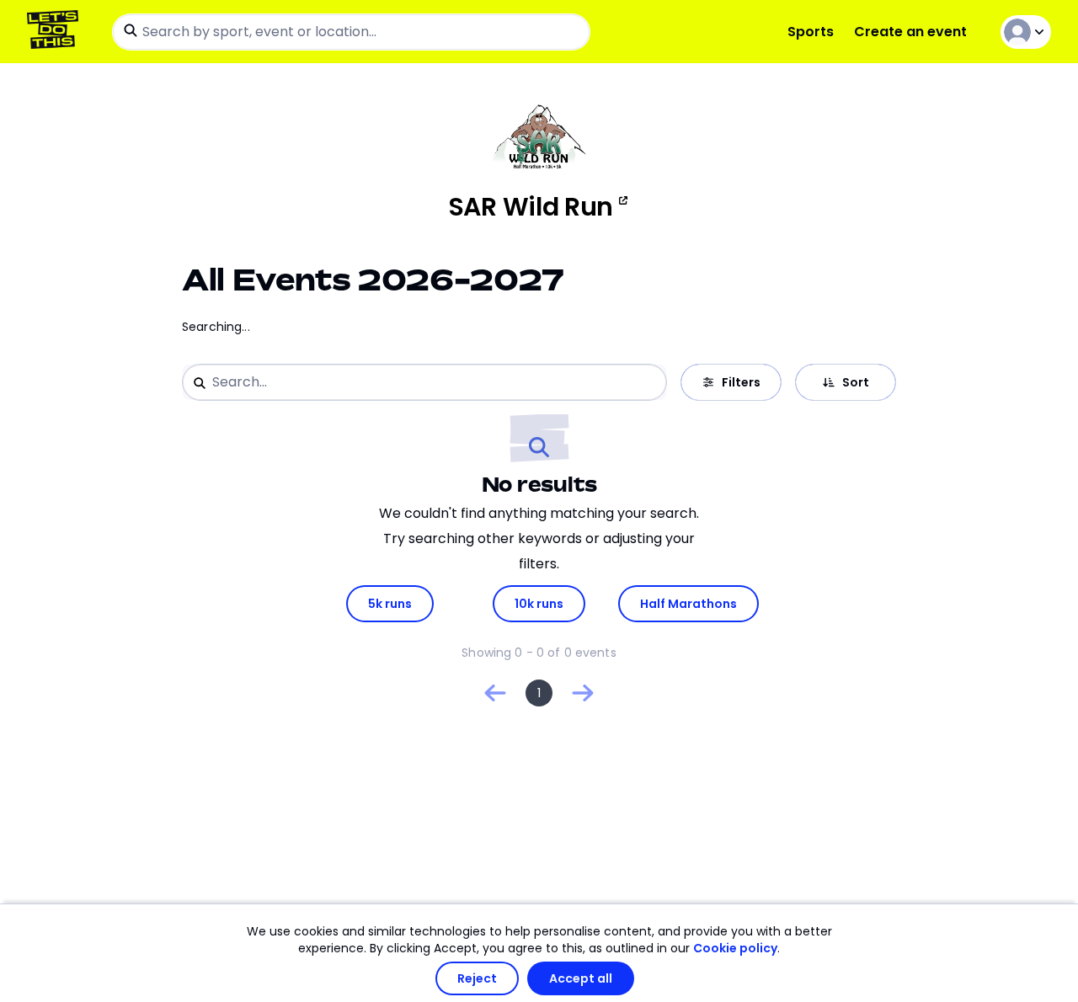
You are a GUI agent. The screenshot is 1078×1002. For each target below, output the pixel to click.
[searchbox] (351, 32)
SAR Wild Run (530, 207)
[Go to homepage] (56, 31)
